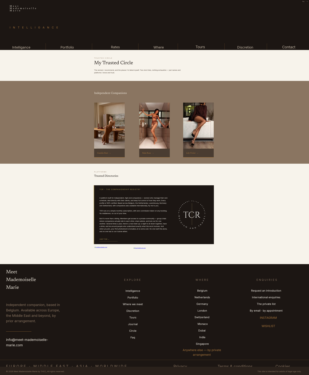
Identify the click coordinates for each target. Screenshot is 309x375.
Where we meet (133, 304)
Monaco (202, 324)
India (202, 337)
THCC (43, 371)
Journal (133, 324)
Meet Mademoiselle (23, 7)
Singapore (202, 343)
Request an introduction (266, 290)
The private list (266, 304)
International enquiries (266, 297)
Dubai (202, 330)
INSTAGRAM (268, 317)
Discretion (245, 47)
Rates (115, 47)
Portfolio (67, 47)
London (202, 310)
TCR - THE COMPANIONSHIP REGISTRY (120, 189)
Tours (200, 47)
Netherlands (202, 297)
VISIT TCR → (104, 239)
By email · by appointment (266, 310)
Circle (132, 330)
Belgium (202, 290)
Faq (132, 337)
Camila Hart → (104, 153)
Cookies (282, 366)
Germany (202, 304)
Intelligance (21, 47)
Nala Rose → (148, 153)
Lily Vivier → (192, 153)
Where (158, 47)
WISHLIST (268, 326)
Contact (288, 47)
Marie (15, 11)
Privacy (180, 366)
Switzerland (202, 317)
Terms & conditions (235, 366)
